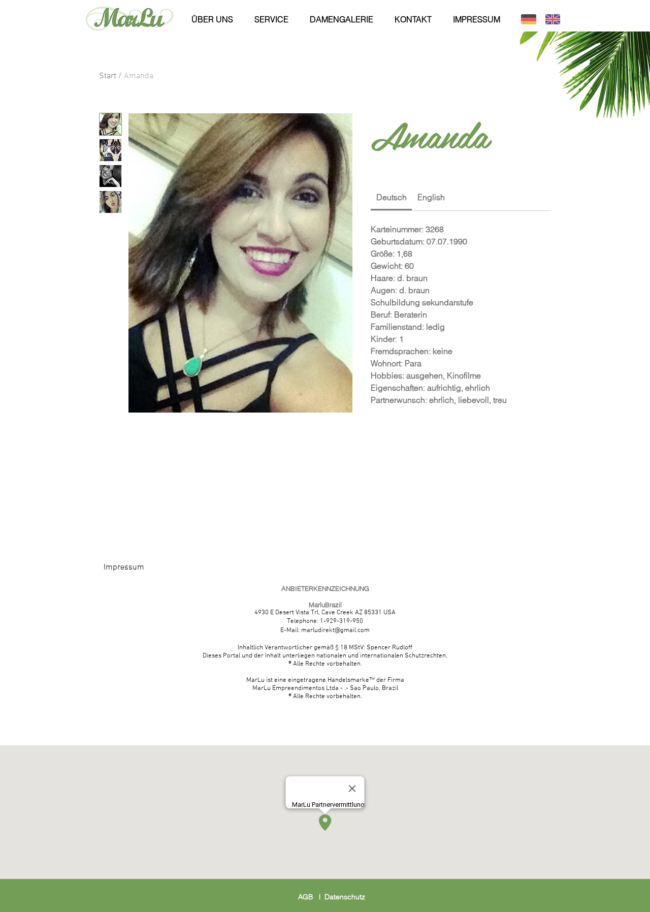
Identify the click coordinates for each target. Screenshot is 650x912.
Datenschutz (344, 896)
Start (107, 76)
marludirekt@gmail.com (335, 630)
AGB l (311, 896)
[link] (391, 197)
